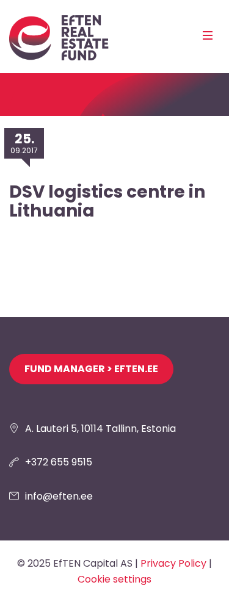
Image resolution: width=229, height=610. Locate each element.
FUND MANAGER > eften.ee (91, 369)
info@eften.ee (59, 496)
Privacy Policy (173, 563)
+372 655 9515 (58, 462)
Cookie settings (114, 579)
